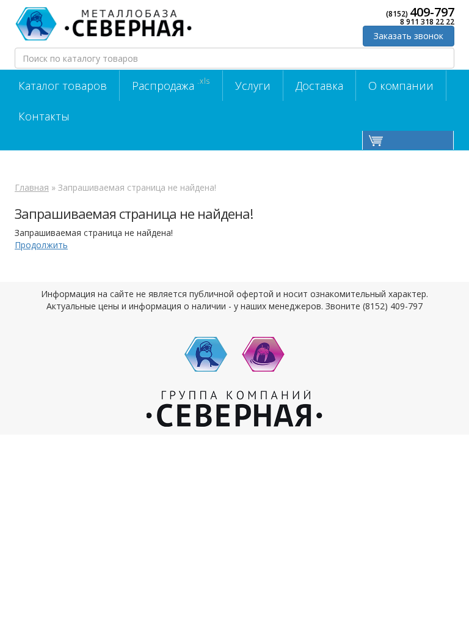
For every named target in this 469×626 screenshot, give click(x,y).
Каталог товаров (62, 85)
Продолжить (41, 245)
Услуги (253, 85)
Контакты (44, 116)
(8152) (420, 12)
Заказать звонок (408, 36)
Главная (32, 187)
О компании (401, 85)
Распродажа (171, 84)
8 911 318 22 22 (427, 22)
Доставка (319, 85)
